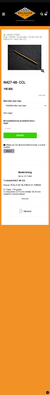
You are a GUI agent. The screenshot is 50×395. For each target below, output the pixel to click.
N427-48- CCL (20, 39)
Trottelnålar (22, 37)
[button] (46, 14)
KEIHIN (12, 37)
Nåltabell (27, 211)
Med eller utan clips (12, 101)
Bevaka (20, 135)
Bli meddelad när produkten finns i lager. (19, 122)
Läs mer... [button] (42, 95)
